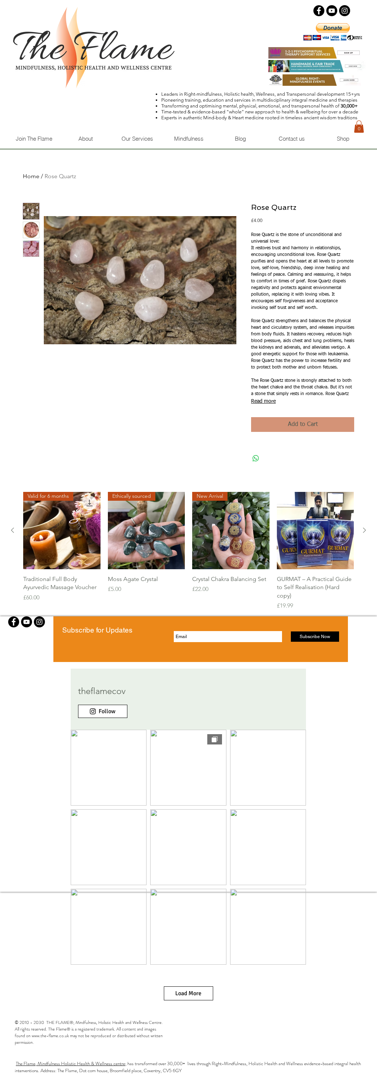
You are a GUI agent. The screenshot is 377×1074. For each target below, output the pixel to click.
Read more (263, 401)
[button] (359, 126)
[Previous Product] (12, 530)
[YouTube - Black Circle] (331, 10)
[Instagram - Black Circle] (344, 10)
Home (31, 176)
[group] (188, 551)
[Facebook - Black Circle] (318, 10)
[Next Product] (364, 530)
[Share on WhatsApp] (255, 458)
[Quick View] (315, 530)
